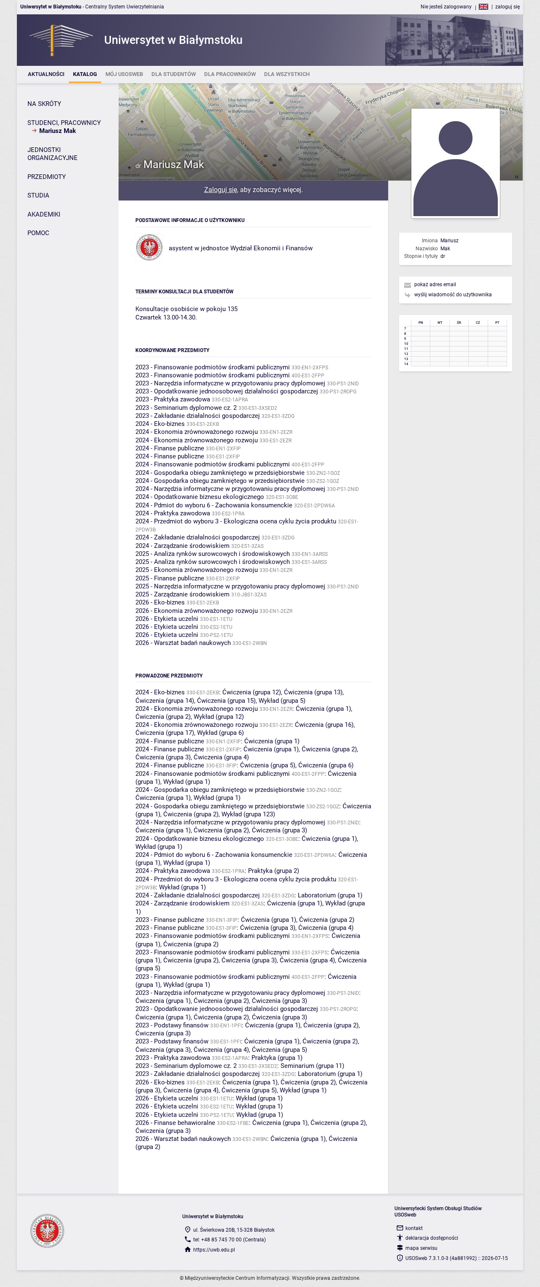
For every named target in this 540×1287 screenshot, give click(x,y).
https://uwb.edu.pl (214, 1250)
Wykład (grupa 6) (220, 733)
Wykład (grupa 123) (248, 814)
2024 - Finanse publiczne (169, 448)
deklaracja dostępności (431, 1238)
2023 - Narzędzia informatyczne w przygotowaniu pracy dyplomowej (230, 383)
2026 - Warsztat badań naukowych (183, 643)
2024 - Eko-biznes (160, 424)
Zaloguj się (220, 190)
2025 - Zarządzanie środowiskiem (182, 594)
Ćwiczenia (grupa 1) (323, 709)
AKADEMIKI (43, 214)
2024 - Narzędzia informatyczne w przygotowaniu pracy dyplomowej (230, 489)
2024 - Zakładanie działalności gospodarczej (197, 537)
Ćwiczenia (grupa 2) (163, 717)
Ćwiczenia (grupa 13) (313, 692)
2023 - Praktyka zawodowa (172, 399)
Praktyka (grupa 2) (273, 871)
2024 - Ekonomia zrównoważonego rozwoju (196, 432)
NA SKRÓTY (44, 104)
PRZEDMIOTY (46, 177)
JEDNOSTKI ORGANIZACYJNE (52, 154)
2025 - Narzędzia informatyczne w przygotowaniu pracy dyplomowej (230, 586)
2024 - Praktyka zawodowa (172, 513)
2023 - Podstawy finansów (171, 1025)
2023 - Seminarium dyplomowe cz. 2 (186, 408)
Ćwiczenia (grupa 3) (163, 757)
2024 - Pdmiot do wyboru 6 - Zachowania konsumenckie (213, 505)
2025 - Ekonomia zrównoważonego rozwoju (196, 570)
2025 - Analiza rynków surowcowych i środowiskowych (212, 554)
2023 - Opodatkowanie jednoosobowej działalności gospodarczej (226, 391)
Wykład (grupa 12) (219, 717)
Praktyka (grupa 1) (276, 1058)
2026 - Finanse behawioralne (175, 1123)
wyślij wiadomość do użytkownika (453, 295)
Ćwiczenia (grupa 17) (164, 733)
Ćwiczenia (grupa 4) (221, 757)
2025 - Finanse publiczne (169, 578)
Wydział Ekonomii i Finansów (271, 248)
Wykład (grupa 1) (186, 782)
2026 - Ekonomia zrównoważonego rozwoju (196, 611)
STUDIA (38, 195)
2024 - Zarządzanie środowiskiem (182, 546)
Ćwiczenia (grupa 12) (251, 692)
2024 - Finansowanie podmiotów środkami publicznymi (212, 464)
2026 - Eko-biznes (160, 602)
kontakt (414, 1228)
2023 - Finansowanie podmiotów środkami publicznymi (212, 367)
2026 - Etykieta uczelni (166, 619)
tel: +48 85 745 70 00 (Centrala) (229, 1240)
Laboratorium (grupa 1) (330, 895)
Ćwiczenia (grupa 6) (326, 765)
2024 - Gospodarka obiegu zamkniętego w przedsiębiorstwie (220, 473)
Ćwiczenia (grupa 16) (324, 725)
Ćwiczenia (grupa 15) (226, 700)
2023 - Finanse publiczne (169, 920)
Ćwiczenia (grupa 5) (267, 765)
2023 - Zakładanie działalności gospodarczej (197, 416)
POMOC (38, 233)
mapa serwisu (421, 1248)
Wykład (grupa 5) (282, 700)
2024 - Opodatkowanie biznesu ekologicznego (199, 497)
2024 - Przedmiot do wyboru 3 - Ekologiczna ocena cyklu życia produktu (235, 521)
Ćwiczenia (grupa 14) (164, 700)
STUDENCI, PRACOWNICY (64, 123)
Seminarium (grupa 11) (312, 1066)
